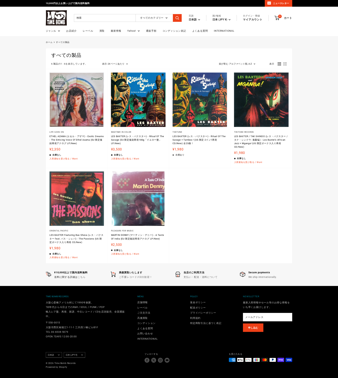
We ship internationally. (262, 277)
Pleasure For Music (122, 231)
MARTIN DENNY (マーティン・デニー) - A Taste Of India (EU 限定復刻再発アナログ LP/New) (137, 237)
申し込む (253, 327)
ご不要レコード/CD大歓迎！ (135, 277)
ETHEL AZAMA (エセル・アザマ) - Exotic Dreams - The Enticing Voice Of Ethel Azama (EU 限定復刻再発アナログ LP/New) (76, 140)
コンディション (146, 323)
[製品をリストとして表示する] (285, 63)
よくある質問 (200, 30)
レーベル (88, 30)
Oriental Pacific (58, 231)
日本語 (51, 355)
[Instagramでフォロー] (160, 360)
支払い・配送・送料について (200, 277)
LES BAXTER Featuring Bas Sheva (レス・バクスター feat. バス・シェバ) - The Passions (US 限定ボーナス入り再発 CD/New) (76, 238)
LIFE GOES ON (56, 132)
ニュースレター (281, 3)
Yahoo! (131, 30)
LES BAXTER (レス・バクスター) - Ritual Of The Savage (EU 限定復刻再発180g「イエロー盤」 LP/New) (137, 140)
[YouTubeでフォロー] (167, 360)
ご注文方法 (143, 312)
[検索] (177, 18)
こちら (81, 277)
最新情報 (116, 30)
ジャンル (51, 30)
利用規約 (195, 318)
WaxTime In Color (121, 132)
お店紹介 (71, 30)
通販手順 (151, 30)
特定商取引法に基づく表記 (205, 323)
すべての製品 (63, 42)
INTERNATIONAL (224, 30)
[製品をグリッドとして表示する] (279, 63)
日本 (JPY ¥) (71, 355)
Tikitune (177, 132)
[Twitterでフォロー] (153, 360)
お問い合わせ (145, 333)
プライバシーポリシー (203, 312)
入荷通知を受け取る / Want (63, 159)
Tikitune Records (244, 132)
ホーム (49, 42)
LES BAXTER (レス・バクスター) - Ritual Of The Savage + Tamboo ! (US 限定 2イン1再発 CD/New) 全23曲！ (199, 140)
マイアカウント (252, 19)
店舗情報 (142, 302)
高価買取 (142, 318)
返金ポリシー (198, 302)
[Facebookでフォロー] (147, 360)
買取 (102, 30)
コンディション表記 (174, 30)
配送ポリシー (198, 307)
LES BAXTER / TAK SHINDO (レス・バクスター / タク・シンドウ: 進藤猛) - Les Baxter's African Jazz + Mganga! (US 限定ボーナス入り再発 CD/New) (261, 141)
